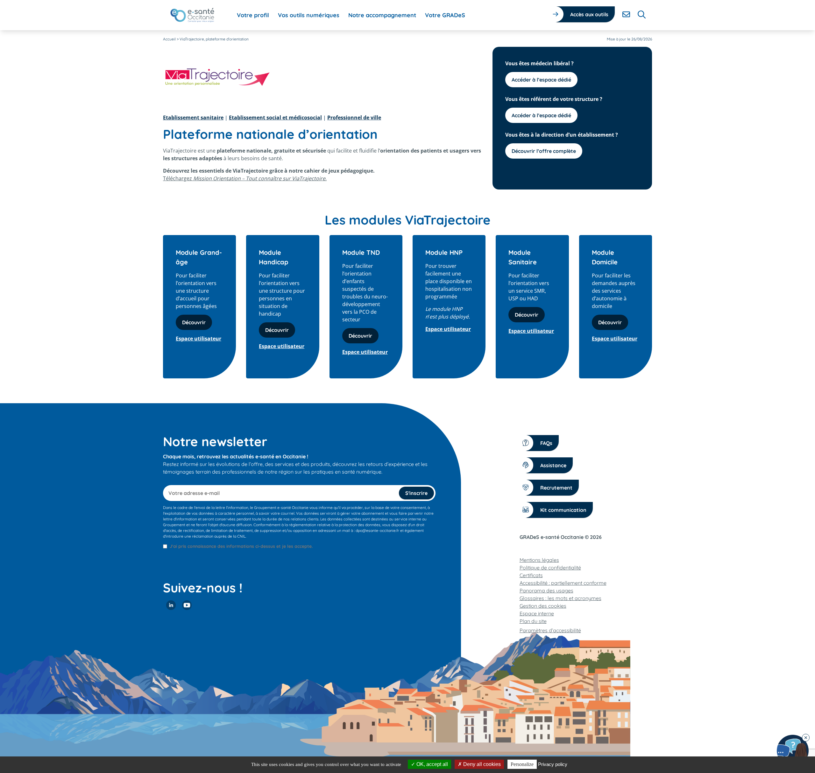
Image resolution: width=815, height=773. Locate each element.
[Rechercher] (642, 14)
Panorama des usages (546, 590)
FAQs (546, 443)
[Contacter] (626, 14)
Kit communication (563, 510)
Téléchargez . (245, 178)
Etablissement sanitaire (193, 117)
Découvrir (194, 322)
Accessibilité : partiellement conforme (563, 583)
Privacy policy (552, 764)
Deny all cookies (481, 764)
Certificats (531, 575)
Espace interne (537, 613)
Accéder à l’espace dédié (541, 79)
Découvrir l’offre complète (544, 151)
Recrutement (556, 487)
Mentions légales (539, 560)
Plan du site (533, 621)
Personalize (522, 764)
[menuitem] (253, 15)
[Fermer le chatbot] (806, 737)
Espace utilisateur (198, 338)
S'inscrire (416, 493)
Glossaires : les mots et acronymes (560, 598)
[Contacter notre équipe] (793, 751)
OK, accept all (431, 764)
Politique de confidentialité (550, 567)
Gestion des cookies (543, 606)
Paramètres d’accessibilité (550, 630)
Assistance (553, 465)
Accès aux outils (589, 14)
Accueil (169, 39)
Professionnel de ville (354, 117)
